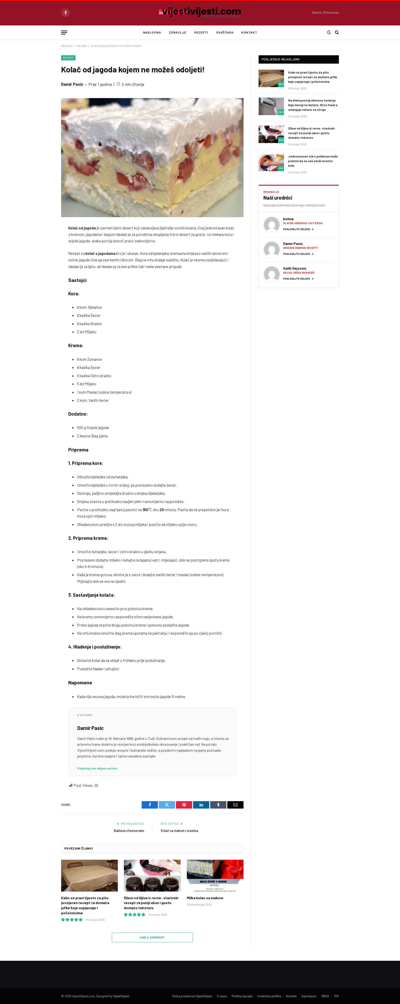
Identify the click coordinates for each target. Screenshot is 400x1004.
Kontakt (249, 32)
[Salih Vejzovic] (271, 274)
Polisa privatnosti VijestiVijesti (192, 996)
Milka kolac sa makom (205, 898)
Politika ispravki (242, 996)
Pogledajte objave (298, 229)
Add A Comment (152, 937)
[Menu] (64, 32)
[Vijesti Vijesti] (200, 12)
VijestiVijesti (121, 996)
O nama (222, 996)
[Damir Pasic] (271, 249)
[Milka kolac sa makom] (215, 876)
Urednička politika (269, 996)
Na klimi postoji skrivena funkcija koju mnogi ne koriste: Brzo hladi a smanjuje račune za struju (313, 104)
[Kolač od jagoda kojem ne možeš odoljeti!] (152, 157)
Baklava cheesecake (129, 830)
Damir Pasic (72, 84)
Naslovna (152, 32)
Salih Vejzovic (294, 268)
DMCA (325, 996)
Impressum (308, 996)
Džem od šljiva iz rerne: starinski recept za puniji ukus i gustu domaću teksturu (151, 903)
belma (288, 218)
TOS (336, 996)
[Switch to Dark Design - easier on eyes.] (329, 32)
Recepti (201, 32)
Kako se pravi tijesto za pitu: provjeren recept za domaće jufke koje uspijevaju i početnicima (85, 905)
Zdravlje (177, 32)
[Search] (336, 32)
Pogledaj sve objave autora (97, 768)
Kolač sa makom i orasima (179, 830)
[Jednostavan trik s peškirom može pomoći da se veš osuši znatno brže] (271, 162)
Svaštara (225, 32)
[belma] (271, 224)
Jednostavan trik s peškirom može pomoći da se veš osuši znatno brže (313, 160)
